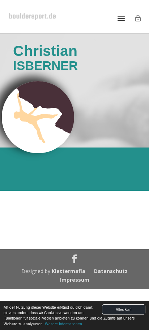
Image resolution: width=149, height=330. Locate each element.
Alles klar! (124, 309)
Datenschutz (111, 271)
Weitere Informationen (63, 323)
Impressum (74, 279)
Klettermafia (68, 271)
